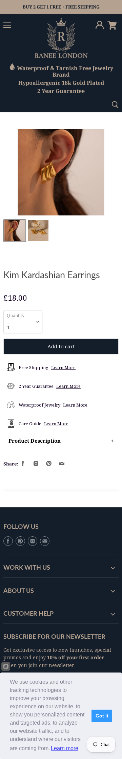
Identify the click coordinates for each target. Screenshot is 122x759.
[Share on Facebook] (23, 464)
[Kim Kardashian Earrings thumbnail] (14, 230)
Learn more (64, 748)
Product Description (34, 440)
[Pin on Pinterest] (49, 464)
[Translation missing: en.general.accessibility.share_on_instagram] (36, 464)
